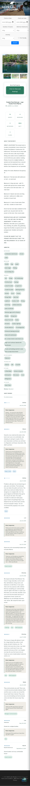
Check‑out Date (22, 18)
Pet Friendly (23, 38)
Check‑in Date (8, 18)
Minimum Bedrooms (22, 27)
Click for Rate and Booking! (14, 90)
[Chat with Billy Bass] (24, 780)
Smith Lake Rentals (12, 777)
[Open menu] (25, 3)
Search (15, 42)
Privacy (15, 780)
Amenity (8, 34)
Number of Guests (8, 27)
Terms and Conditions (7, 778)
